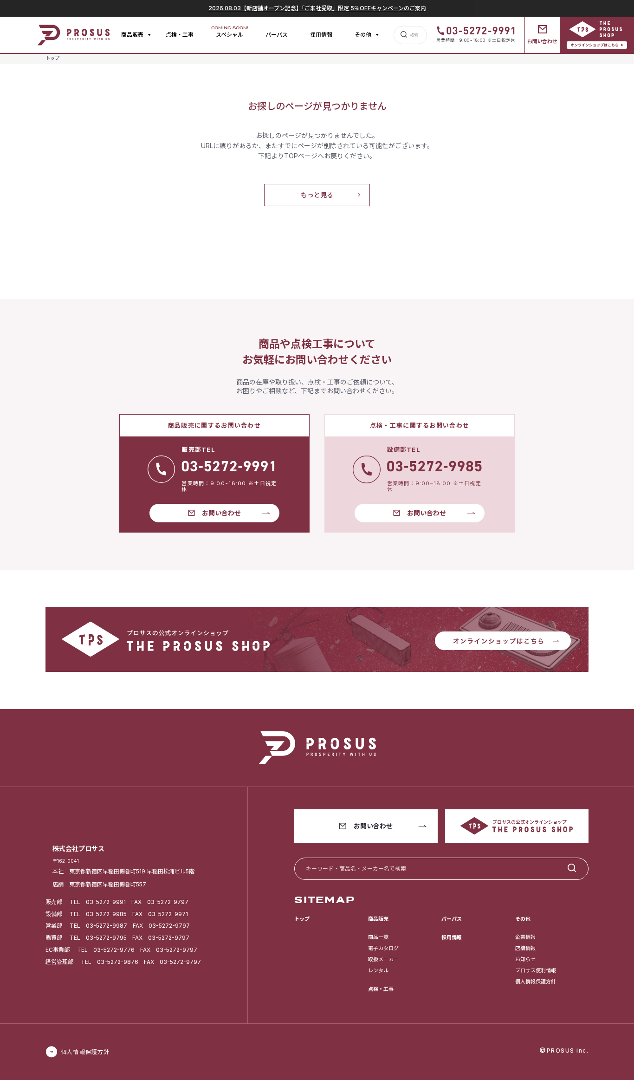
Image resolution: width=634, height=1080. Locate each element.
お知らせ (525, 959)
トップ (302, 919)
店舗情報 (525, 948)
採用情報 (321, 34)
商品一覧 (378, 937)
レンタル (378, 970)
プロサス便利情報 (535, 970)
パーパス (276, 34)
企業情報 (525, 937)
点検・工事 (180, 34)
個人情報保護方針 (535, 981)
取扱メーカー (383, 959)
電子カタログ (383, 948)
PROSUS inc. (568, 1050)
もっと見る (317, 195)
